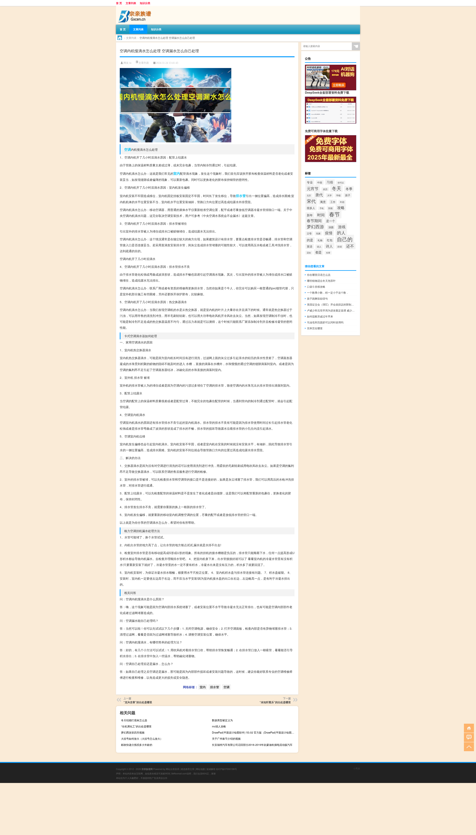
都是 (318, 252)
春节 (334, 214)
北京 (309, 195)
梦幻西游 (315, 226)
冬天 (336, 188)
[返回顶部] (468, 746)
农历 (325, 189)
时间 (321, 214)
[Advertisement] (111, 809)
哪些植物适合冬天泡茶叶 (321, 280)
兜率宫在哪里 (315, 328)
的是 (310, 240)
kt (130, 63)
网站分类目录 (172, 769)
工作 (332, 202)
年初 (342, 201)
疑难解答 (211, 769)
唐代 (319, 194)
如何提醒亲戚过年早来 (320, 316)
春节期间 (314, 220)
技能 (330, 208)
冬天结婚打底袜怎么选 (134, 720)
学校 (338, 195)
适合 (309, 252)
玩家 (318, 233)
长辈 (328, 252)
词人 (319, 246)
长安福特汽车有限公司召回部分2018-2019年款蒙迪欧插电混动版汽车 (252, 745)
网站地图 (200, 769)
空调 (127, 149)
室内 (176, 173)
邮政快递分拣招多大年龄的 (136, 745)
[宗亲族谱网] (135, 7)
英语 (309, 246)
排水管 (241, 195)
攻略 (341, 207)
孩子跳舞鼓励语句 (317, 298)
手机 (322, 208)
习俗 (330, 182)
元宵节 (313, 188)
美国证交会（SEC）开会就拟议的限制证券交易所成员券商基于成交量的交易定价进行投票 (331, 304)
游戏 (341, 226)
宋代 (311, 201)
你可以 (341, 182)
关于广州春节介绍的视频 (226, 738)
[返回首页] (468, 728)
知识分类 (145, 3)
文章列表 (131, 3)
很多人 (311, 208)
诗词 (339, 246)
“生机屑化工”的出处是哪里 (136, 726)
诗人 (329, 245)
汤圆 (331, 227)
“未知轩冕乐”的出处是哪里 (275, 702)
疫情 (328, 232)
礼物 (320, 240)
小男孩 (356, 768)
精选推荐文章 (187, 769)
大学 (329, 195)
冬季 (349, 188)
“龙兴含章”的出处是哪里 (137, 702)
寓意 (323, 202)
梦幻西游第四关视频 (132, 732)
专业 (310, 182)
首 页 (119, 3)
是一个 (330, 221)
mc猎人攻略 (219, 726)
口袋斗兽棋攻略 (316, 286)
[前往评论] (468, 737)
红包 (329, 240)
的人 (341, 233)
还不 (350, 246)
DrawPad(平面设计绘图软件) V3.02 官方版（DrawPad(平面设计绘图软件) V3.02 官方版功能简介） (254, 732)
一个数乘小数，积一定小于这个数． (328, 292)
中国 (319, 182)
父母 (309, 233)
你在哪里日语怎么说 (318, 275)
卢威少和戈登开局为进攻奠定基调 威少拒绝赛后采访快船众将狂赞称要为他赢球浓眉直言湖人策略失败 (331, 310)
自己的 (345, 239)
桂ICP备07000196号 (226, 769)
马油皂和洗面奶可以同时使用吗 (325, 322)
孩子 (347, 195)
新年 (310, 215)
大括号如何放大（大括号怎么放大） (142, 738)
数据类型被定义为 (222, 720)
